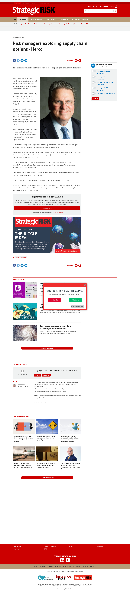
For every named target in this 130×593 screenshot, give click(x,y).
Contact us (17, 547)
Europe (34, 3)
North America (44, 3)
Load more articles (47, 348)
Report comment (50, 403)
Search (115, 11)
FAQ (45, 549)
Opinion (51, 24)
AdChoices (100, 547)
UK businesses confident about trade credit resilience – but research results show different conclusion (70, 438)
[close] (81, 57)
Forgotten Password (46, 566)
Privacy (73, 547)
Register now (47, 208)
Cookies (16, 549)
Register (91, 6)
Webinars (77, 24)
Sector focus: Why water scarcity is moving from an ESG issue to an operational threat (23, 466)
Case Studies (29, 24)
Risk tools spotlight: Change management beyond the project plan (46, 438)
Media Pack (77, 566)
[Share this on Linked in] (22, 60)
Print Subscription (102, 6)
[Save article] (79, 60)
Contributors (59, 566)
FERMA (17, 257)
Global (17, 3)
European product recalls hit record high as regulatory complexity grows (46, 465)
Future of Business (98, 24)
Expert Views (58, 24)
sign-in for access (58, 212)
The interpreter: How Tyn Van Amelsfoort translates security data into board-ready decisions (70, 466)
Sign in (59, 57)
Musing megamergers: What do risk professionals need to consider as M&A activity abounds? (23, 438)
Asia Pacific (25, 3)
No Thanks (54, 300)
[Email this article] (25, 60)
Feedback (69, 566)
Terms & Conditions (50, 547)
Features (36, 24)
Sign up (95, 99)
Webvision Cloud (69, 589)
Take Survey (76, 300)
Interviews (44, 24)
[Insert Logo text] (34, 14)
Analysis (21, 24)
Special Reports (68, 24)
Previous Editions (86, 24)
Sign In (112, 6)
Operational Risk (19, 38)
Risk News (23, 257)
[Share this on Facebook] (14, 60)
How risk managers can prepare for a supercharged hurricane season (55, 327)
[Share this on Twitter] (18, 60)
